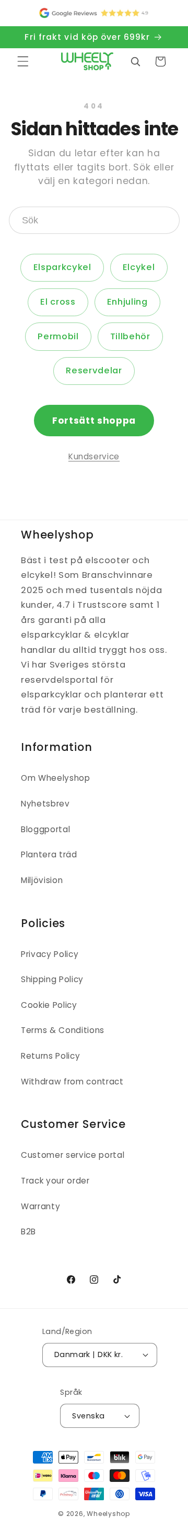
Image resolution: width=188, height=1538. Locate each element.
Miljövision (42, 880)
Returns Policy (50, 1055)
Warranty (40, 1206)
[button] (23, 61)
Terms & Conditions (62, 1030)
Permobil (58, 336)
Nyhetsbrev (45, 803)
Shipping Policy (52, 979)
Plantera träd (49, 854)
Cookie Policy (49, 1004)
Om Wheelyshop (55, 777)
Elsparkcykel (62, 267)
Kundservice (94, 456)
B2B (28, 1231)
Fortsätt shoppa (94, 420)
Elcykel (139, 267)
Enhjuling (127, 302)
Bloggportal (45, 829)
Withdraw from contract (72, 1081)
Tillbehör (130, 336)
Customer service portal (72, 1154)
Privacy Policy (49, 954)
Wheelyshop (108, 1513)
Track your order (55, 1180)
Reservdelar (94, 370)
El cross (57, 302)
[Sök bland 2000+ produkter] (135, 61)
